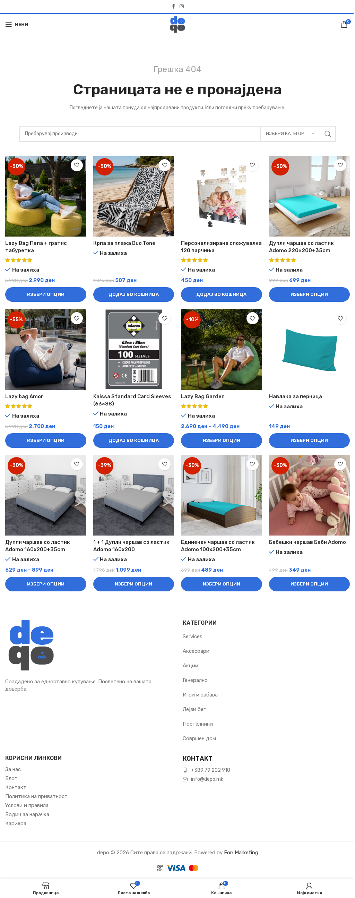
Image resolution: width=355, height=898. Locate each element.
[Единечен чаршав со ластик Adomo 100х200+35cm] (221, 495)
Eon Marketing (241, 852)
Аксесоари (196, 651)
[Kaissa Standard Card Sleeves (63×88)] (133, 349)
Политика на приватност (36, 796)
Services (192, 636)
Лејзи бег (194, 709)
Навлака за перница (295, 396)
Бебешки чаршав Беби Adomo (307, 542)
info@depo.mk (207, 779)
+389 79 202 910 (210, 770)
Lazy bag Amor (24, 396)
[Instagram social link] (182, 6)
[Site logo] (177, 24)
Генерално (195, 680)
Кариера (15, 823)
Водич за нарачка (27, 814)
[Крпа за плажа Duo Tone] (133, 196)
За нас (13, 769)
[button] (133, 294)
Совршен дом (199, 738)
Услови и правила (27, 805)
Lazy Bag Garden (203, 396)
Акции (190, 665)
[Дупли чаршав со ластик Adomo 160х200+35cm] (45, 495)
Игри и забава (200, 695)
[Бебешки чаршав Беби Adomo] (309, 495)
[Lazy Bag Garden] (221, 349)
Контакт (15, 787)
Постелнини (198, 724)
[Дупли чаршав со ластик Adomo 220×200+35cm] (309, 196)
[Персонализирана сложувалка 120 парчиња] (221, 196)
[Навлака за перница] (309, 349)
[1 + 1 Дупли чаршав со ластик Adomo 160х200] (133, 495)
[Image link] (31, 645)
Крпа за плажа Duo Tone (124, 243)
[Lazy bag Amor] (45, 349)
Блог (11, 778)
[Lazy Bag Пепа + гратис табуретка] (45, 196)
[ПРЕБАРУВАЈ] (328, 134)
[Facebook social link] (173, 6)
